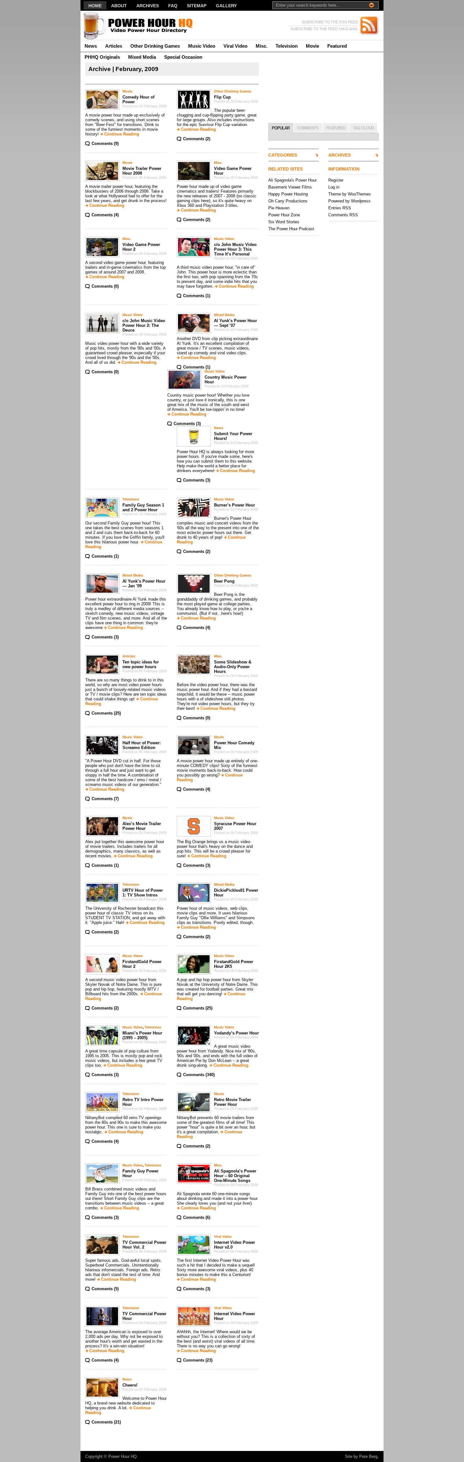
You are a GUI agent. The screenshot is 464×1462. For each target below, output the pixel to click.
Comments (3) (187, 423)
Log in (333, 187)
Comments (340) (199, 1074)
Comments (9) (105, 143)
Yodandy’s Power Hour (236, 1033)
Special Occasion (183, 57)
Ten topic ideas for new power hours (140, 664)
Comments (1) (196, 295)
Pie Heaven (278, 208)
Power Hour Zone (284, 215)
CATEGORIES (282, 155)
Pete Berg (368, 1456)
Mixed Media (142, 57)
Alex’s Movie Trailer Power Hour (141, 826)
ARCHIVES (339, 155)
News (91, 46)
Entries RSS (339, 208)
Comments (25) (106, 713)
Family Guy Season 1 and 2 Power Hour (143, 507)
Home (95, 5)
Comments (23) (197, 1360)
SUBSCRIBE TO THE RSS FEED (330, 22)
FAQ (172, 5)
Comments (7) (105, 798)
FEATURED (335, 128)
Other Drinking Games (155, 46)
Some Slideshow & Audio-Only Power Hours (232, 667)
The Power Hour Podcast (291, 228)
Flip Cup (222, 97)
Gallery (226, 5)
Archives (147, 5)
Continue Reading (121, 134)
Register (335, 180)
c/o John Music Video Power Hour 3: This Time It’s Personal (235, 249)
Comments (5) (105, 1288)
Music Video (201, 46)
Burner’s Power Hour (234, 505)
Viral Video (235, 46)
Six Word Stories (283, 221)
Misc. (261, 46)
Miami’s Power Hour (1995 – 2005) (142, 1035)
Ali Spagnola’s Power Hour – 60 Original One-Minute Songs (235, 1176)
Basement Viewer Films (290, 187)
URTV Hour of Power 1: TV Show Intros (142, 892)
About (119, 5)
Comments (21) (106, 1422)
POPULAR (280, 128)
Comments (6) (196, 1217)
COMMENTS (307, 128)
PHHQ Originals (102, 57)
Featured (337, 46)
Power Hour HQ (122, 1456)
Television (287, 46)
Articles (113, 46)
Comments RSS (343, 215)
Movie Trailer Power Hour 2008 (141, 171)
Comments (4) (105, 215)
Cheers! (129, 1385)
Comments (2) (196, 138)
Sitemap (196, 5)
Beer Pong (224, 581)
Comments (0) (105, 286)
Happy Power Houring (288, 194)
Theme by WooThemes (349, 194)
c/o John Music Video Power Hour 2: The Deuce (143, 325)
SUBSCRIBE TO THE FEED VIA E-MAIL (324, 29)
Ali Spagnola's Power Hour (292, 180)
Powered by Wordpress (349, 201)
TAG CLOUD (363, 128)
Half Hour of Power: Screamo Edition (141, 745)
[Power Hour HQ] (141, 25)
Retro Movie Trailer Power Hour (232, 1102)
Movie (312, 46)
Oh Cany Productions (287, 201)
